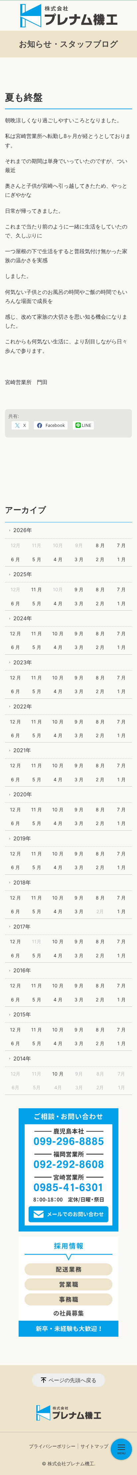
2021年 (22, 750)
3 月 (78, 559)
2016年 (22, 970)
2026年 (22, 530)
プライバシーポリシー (52, 1446)
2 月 (100, 559)
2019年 (22, 838)
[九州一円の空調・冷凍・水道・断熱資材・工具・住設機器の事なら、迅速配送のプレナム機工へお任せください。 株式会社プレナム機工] (68, 15)
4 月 (58, 559)
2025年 (22, 574)
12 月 (15, 633)
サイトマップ (94, 1446)
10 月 (58, 633)
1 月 (121, 559)
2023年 (22, 662)
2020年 (22, 794)
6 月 (15, 559)
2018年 (22, 882)
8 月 (100, 545)
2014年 (22, 1058)
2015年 (22, 1014)
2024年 (22, 618)
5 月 (36, 559)
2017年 (22, 926)
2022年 (22, 706)
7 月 (121, 545)
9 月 (78, 589)
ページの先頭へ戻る (72, 1380)
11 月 (36, 589)
